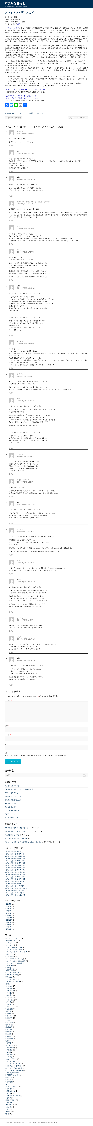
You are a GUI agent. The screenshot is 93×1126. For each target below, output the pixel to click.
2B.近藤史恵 (9, 1009)
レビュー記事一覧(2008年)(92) (14, 884)
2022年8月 (8, 925)
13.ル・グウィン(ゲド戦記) (13, 950)
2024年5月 (8, 913)
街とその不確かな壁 (11, 818)
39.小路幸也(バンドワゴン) (13, 1066)
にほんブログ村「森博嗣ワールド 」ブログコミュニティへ (27, 89)
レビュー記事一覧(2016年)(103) (15, 865)
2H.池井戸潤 (9, 1023)
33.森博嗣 (29, 113)
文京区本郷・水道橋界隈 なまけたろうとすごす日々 (35, 202)
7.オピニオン (9, 1105)
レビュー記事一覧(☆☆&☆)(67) (15, 895)
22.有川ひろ (8, 988)
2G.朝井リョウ (9, 1020)
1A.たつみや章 (9, 966)
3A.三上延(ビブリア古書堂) (13, 1068)
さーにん (20, 226)
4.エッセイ (8, 1084)
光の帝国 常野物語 (13, 118)
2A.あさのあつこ (10, 1007)
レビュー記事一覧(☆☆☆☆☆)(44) (16, 888)
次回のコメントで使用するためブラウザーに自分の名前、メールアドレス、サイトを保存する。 (36, 755)
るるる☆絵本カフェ (23, 480)
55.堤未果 (8, 1098)
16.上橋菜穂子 (9, 956)
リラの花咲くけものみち (13, 810)
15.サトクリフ (9, 954)
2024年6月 (8, 911)
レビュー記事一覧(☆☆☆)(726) (15, 893)
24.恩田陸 (8, 993)
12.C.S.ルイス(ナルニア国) (13, 947)
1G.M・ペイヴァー (11, 979)
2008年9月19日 (10, 113)
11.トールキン (9, 945)
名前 (7, 726)
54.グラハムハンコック (12, 1096)
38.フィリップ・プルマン (13, 1064)
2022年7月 (8, 927)
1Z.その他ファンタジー (12, 981)
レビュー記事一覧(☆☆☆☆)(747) (16, 890)
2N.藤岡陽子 (9, 1036)
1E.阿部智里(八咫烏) (11, 975)
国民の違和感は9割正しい (13, 800)
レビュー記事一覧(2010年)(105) (15, 879)
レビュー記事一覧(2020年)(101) (15, 856)
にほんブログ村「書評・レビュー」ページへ (22, 98)
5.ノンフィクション (11, 1086)
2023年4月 (8, 915)
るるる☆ (20, 341)
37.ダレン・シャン (11, 1061)
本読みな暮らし (15, 3)
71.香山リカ (8, 1107)
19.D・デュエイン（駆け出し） (15, 963)
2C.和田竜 (8, 1011)
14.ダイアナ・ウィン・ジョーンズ (16, 952)
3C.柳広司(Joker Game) (12, 1073)
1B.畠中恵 (8, 968)
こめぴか (20, 374)
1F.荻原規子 (8, 977)
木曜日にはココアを (11, 793)
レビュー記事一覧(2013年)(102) (15, 872)
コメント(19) (39, 113)
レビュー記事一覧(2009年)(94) (14, 881)
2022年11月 (8, 918)
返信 (11, 145)
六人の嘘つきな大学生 (12, 835)
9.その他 (7, 1112)
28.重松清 (8, 1002)
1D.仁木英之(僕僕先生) (12, 972)
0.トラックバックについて (13, 938)
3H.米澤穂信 (9, 1082)
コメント (8, 700)
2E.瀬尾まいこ (9, 1016)
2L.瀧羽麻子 (8, 1032)
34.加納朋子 (8, 1054)
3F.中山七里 (8, 1077)
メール (8, 735)
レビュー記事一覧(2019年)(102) (15, 859)
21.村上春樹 (8, 986)
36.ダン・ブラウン (11, 1059)
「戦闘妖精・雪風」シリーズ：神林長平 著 (19, 789)
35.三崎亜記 (8, 1057)
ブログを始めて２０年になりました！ (17, 828)
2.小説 (7, 984)
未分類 (7, 1114)
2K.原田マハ (9, 1029)
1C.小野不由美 (9, 970)
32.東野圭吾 (8, 1050)
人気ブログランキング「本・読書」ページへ (22, 96)
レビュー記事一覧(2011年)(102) (15, 877)
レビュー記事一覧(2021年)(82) (14, 854)
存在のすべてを (10, 814)
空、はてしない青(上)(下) (13, 786)
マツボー (20, 250)
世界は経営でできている (13, 796)
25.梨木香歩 (8, 995)
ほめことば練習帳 (10, 807)
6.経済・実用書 (10, 1100)
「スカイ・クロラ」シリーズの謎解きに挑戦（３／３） (23, 842)
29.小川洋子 (8, 1004)
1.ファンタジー (10, 943)
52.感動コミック (10, 1091)
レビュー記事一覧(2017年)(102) (15, 863)
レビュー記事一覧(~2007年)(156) (15, 886)
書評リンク (20, 131)
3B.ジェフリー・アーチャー (14, 1070)
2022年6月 (8, 929)
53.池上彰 (8, 1093)
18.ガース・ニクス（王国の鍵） (15, 961)
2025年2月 (8, 906)
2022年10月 (8, 920)
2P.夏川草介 (8, 1041)
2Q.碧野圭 (8, 1043)
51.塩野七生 (8, 1089)
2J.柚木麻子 (8, 1027)
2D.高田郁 (8, 1013)
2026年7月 (8, 904)
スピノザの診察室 (10, 803)
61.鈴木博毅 (8, 1102)
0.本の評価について (11, 940)
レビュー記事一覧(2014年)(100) (15, 870)
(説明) (19, 24)
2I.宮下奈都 (8, 1025)
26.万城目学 (8, 997)
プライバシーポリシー (34, 1122)
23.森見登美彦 (9, 991)
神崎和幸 (24, 838)
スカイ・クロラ (13, 28)
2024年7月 (8, 909)
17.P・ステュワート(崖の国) (14, 959)
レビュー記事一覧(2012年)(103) (15, 874)
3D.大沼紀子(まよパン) (12, 1075)
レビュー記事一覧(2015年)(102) (15, 868)
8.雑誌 (7, 1109)
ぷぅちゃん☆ (21, 637)
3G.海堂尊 (8, 1080)
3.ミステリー (21, 113)
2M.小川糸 (8, 1034)
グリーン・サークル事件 (78, 118)
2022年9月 (8, 922)
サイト (7, 744)
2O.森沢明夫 (9, 1039)
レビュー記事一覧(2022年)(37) (14, 852)
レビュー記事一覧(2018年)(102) (15, 861)
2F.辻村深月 (8, 1018)
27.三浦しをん (9, 1000)
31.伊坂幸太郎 (9, 1048)
